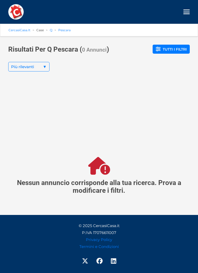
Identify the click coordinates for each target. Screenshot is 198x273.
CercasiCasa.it (19, 30)
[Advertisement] (99, 118)
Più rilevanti (29, 66)
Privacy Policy (99, 239)
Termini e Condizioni (99, 246)
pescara (64, 30)
